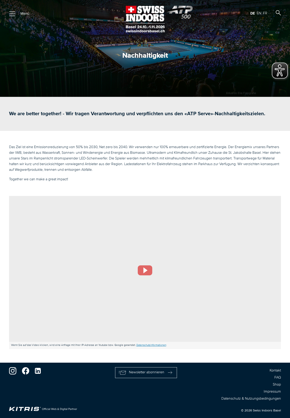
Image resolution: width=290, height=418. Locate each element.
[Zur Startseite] (145, 19)
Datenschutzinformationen (151, 345)
